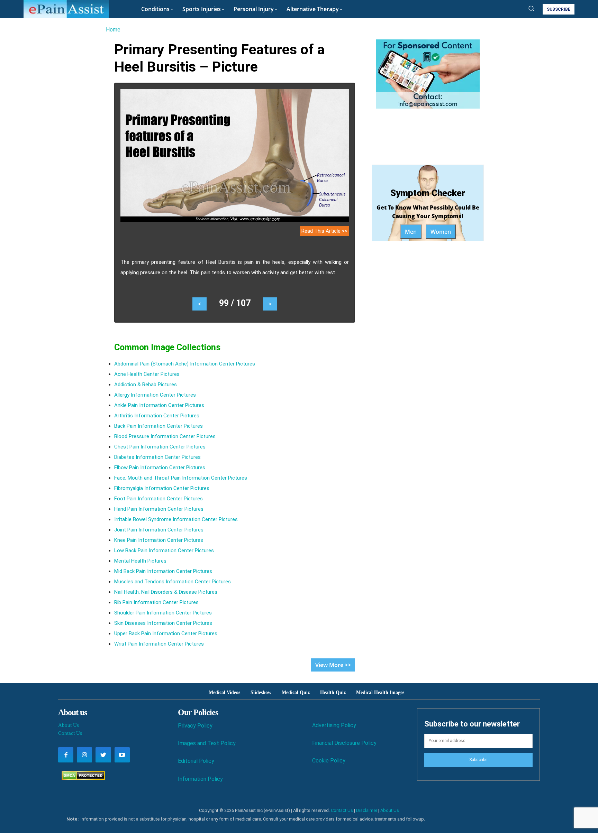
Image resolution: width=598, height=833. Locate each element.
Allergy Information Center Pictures (155, 395)
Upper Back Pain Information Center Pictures (165, 633)
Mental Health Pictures (140, 561)
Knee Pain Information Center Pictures (158, 540)
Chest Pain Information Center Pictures (160, 447)
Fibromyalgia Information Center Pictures (161, 488)
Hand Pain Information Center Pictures (158, 509)
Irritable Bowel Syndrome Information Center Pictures (176, 519)
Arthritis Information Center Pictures (156, 416)
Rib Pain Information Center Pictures (156, 602)
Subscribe (478, 759)
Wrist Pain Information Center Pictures (159, 644)
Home (113, 29)
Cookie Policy (328, 760)
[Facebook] (65, 754)
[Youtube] (122, 754)
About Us (68, 725)
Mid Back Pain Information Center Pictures (163, 571)
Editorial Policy (196, 761)
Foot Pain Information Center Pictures (158, 499)
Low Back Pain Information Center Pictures (164, 550)
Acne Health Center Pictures (147, 374)
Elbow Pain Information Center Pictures (159, 467)
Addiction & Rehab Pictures (145, 384)
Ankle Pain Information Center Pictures (159, 405)
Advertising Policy (334, 725)
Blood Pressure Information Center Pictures (165, 436)
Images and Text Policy (207, 743)
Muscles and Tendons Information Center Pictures (172, 582)
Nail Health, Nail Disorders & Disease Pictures (165, 592)
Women (441, 231)
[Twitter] (103, 754)
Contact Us (70, 733)
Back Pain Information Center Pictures (158, 426)
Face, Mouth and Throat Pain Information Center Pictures (180, 478)
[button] (531, 8)
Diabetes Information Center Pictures (157, 457)
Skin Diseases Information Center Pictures (163, 623)
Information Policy (200, 779)
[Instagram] (84, 754)
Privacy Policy (195, 725)
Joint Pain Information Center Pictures (158, 530)
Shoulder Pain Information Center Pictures (163, 613)
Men (411, 231)
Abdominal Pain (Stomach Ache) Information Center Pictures (184, 364)
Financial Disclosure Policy (344, 743)
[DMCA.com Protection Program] (81, 778)
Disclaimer (366, 810)
